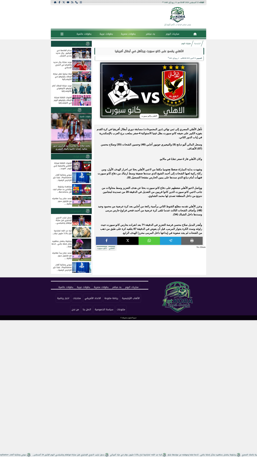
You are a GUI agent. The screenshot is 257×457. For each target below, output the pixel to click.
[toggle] (62, 34)
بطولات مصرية (128, 34)
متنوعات (121, 309)
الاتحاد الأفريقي (93, 298)
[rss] (72, 2)
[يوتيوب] (68, 2)
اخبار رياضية (63, 298)
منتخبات (77, 298)
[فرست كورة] (177, 15)
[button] (56, 134)
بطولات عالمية (84, 34)
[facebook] (106, 241)
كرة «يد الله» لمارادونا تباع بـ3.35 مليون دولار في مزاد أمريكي (149, 455)
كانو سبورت (102, 248)
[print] (192, 241)
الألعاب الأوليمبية (131, 298)
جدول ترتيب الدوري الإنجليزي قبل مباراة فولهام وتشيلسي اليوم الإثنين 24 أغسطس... (81, 455)
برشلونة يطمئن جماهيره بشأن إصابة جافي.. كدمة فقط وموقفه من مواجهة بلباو (215, 455)
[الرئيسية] (55, 2)
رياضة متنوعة (111, 298)
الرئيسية (197, 43)
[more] (81, 2)
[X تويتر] (64, 2)
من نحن (75, 309)
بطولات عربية (106, 34)
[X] (128, 241)
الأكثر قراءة (79, 156)
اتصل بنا (87, 309)
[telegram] (170, 241)
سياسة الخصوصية (104, 309)
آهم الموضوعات (69, 110)
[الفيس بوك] (59, 2)
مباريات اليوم (172, 34)
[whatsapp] (149, 241)
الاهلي (112, 248)
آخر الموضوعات (77, 211)
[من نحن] (76, 2)
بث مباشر (150, 34)
